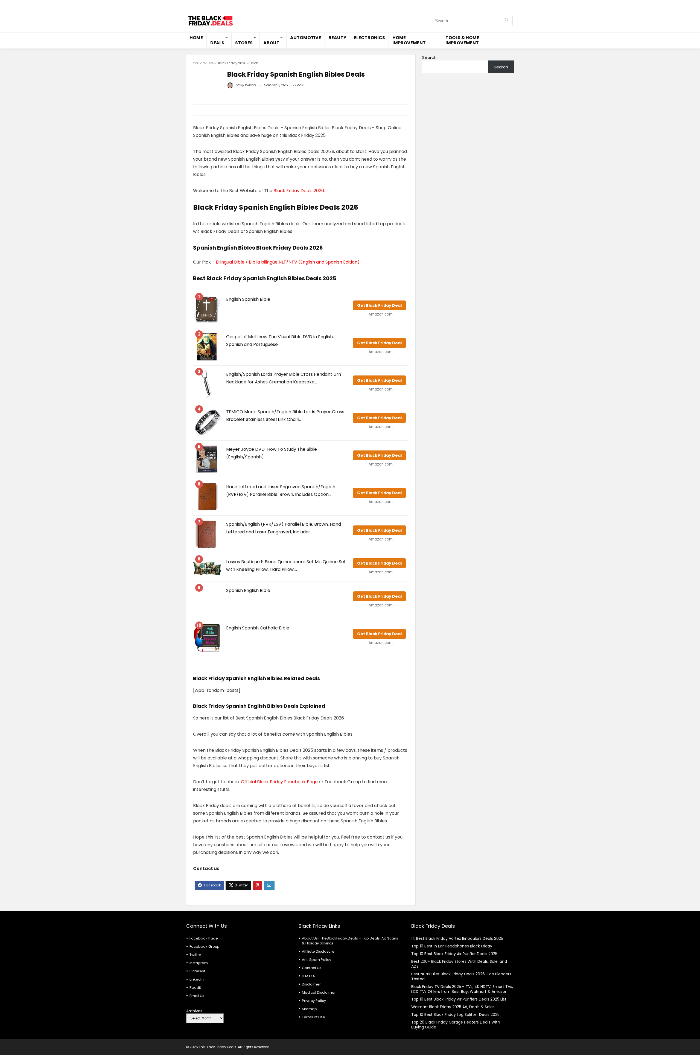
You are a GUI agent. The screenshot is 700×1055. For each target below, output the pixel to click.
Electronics (369, 37)
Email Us (196, 995)
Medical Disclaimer (319, 992)
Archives (194, 1010)
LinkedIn (196, 979)
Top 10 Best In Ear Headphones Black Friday (451, 946)
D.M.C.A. (309, 976)
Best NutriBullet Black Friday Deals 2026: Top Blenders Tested (461, 976)
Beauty (337, 37)
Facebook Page (203, 938)
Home (196, 37)
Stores (244, 43)
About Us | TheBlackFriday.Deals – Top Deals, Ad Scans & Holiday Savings (350, 941)
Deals (217, 43)
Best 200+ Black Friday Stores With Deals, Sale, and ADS (459, 964)
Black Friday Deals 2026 (298, 190)
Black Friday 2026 (231, 63)
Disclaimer (311, 984)
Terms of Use (313, 1017)
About (271, 43)
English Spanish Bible (248, 299)
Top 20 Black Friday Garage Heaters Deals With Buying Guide (455, 1024)
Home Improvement (409, 40)
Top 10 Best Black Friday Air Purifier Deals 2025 (454, 953)
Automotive (305, 37)
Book (254, 63)
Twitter (195, 954)
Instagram (198, 963)
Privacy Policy (314, 1000)
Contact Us (311, 967)
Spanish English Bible (248, 590)
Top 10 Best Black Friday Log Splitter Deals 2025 (455, 1014)
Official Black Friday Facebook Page (279, 782)
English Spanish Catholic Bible (257, 628)
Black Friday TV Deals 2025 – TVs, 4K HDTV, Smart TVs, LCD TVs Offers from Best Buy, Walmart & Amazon (462, 989)
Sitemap (309, 1008)
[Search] (506, 20)
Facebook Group (204, 946)
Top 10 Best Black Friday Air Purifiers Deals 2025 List (458, 999)
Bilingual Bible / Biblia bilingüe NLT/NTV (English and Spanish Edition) (288, 262)
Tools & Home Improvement (462, 40)
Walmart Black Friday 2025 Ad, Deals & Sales (453, 1007)
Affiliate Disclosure (318, 951)
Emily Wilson (245, 85)
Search (429, 57)
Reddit (195, 987)
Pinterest (197, 971)
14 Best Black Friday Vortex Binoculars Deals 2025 (457, 938)
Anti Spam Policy (316, 959)
